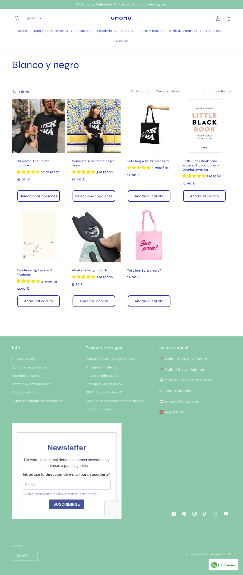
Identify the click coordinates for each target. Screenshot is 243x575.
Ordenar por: (141, 91)
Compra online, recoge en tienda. (112, 359)
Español (22, 555)
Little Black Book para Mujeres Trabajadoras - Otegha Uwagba (200, 165)
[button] (17, 18)
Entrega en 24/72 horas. (104, 384)
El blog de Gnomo (26, 392)
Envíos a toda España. (103, 376)
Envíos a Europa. (99, 409)
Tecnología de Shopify (218, 554)
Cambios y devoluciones (31, 384)
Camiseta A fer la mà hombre (33, 163)
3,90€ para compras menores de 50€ (115, 401)
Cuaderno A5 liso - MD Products (34, 272)
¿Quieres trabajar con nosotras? (37, 401)
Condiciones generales (30, 367)
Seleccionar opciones (38, 196)
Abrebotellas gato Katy (90, 270)
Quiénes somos (24, 359)
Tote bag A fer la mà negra (148, 161)
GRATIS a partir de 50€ (104, 392)
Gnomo (199, 554)
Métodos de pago (25, 376)
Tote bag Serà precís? (144, 271)
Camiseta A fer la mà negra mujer (93, 163)
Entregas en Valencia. (103, 367)
